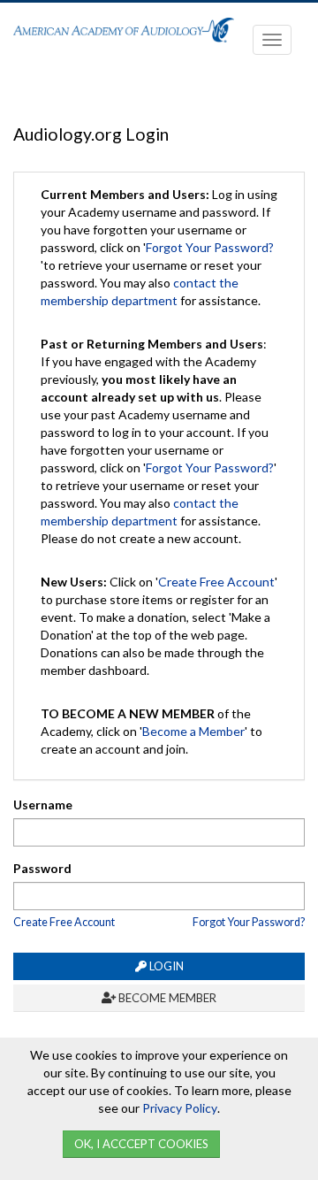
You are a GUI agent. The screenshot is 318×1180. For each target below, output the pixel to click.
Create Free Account (216, 581)
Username (42, 804)
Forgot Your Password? (210, 247)
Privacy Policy (179, 1107)
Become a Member (193, 731)
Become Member (166, 998)
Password (42, 868)
